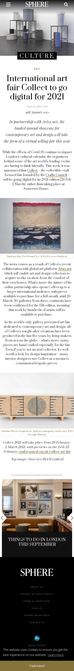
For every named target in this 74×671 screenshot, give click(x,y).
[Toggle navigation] (8, 5)
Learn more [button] (56, 655)
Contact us (37, 622)
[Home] (37, 4)
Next (70, 518)
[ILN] (37, 638)
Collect (32, 170)
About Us (37, 587)
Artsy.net (64, 269)
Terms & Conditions (36, 601)
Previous (4, 518)
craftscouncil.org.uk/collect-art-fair (44, 452)
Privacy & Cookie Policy (37, 594)
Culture (37, 56)
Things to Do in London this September (37, 542)
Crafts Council (56, 175)
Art (37, 69)
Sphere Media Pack (37, 615)
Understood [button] (37, 666)
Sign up (37, 608)
